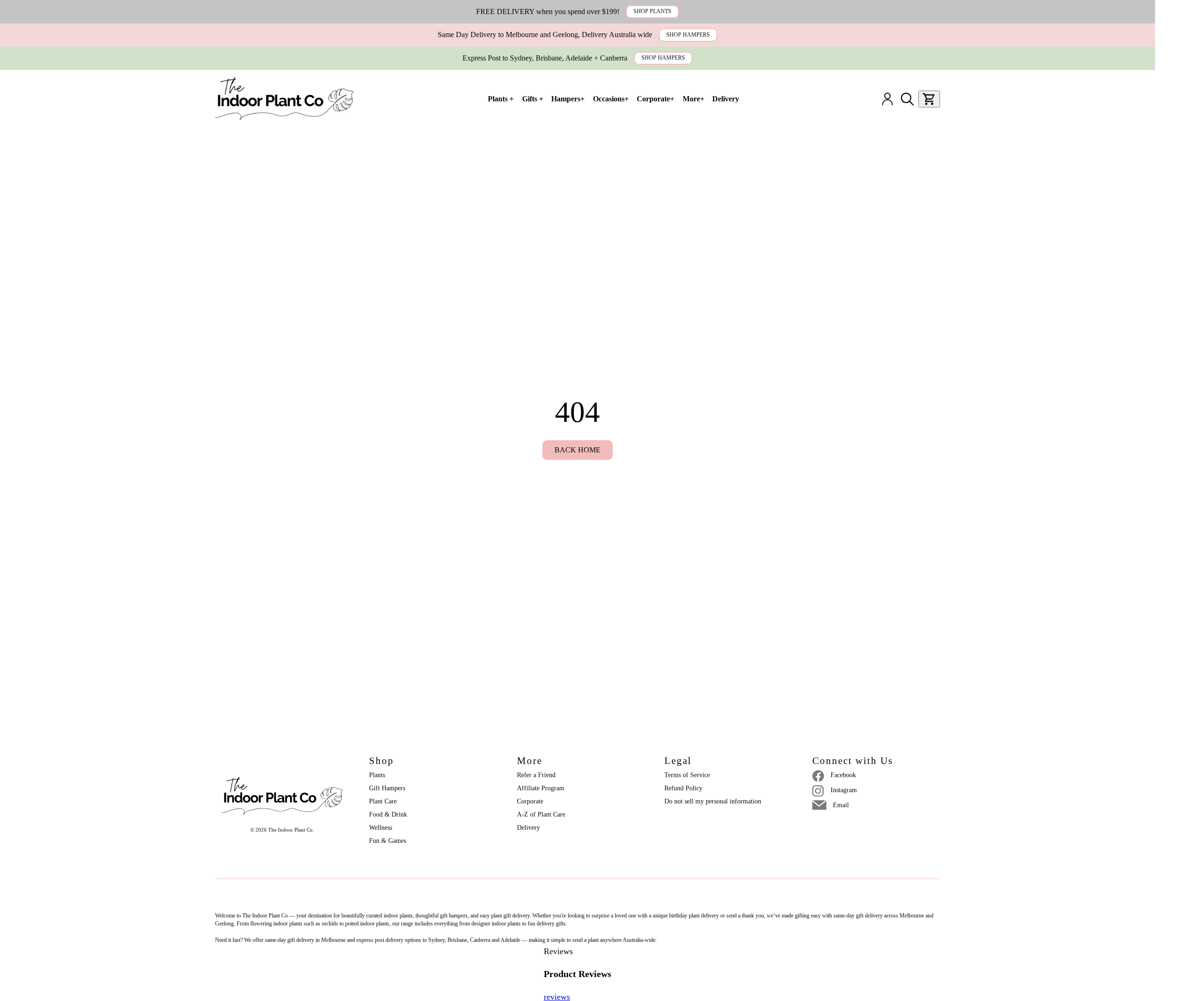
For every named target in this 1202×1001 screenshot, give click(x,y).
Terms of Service (687, 775)
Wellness (380, 827)
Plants (377, 775)
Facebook (843, 775)
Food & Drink (388, 814)
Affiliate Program (540, 788)
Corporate (530, 801)
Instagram (844, 790)
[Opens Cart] (929, 99)
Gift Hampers (387, 788)
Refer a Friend (536, 775)
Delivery (528, 827)
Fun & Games (387, 840)
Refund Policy (683, 788)
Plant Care (383, 801)
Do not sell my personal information (712, 801)
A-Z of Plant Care (541, 814)
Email (841, 805)
